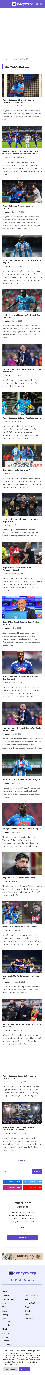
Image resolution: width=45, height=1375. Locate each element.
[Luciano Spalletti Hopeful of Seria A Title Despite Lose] (22, 355)
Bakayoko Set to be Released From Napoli (21, 829)
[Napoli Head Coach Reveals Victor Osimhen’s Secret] (22, 553)
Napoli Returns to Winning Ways (18, 470)
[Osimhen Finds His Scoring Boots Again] (22, 765)
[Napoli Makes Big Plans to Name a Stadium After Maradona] (22, 1113)
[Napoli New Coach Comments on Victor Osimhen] (22, 607)
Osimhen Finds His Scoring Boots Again (21, 780)
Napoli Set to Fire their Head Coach (19, 878)
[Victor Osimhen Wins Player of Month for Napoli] (22, 246)
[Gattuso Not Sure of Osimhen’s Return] (22, 912)
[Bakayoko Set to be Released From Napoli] (22, 814)
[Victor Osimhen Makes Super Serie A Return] (22, 191)
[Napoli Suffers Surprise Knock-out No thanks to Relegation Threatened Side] (22, 137)
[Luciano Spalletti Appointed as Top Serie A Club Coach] (22, 713)
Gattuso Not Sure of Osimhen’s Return (19, 927)
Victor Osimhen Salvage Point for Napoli (21, 418)
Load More (21, 1160)
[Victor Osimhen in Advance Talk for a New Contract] (22, 662)
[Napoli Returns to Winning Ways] (22, 455)
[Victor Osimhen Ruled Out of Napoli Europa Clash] (22, 1061)
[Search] (37, 4)
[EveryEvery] (22, 4)
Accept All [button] (24, 1369)
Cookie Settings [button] (10, 1369)
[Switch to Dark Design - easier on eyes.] (41, 4)
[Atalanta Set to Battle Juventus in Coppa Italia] (22, 961)
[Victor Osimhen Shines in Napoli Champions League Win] (22, 85)
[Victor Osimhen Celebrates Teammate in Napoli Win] (22, 504)
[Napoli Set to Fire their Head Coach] (22, 863)
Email (23, 1228)
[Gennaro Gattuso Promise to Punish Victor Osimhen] (22, 1010)
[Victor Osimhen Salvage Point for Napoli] (22, 403)
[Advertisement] (22, 33)
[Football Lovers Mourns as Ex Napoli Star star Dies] (22, 300)
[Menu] (4, 4)
